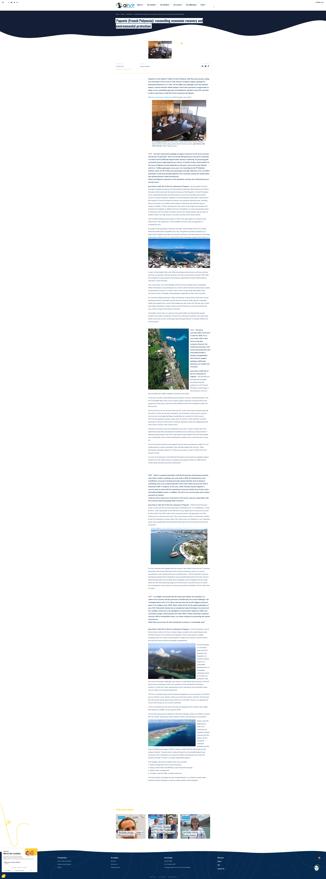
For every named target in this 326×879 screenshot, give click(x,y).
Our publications (191, 4)
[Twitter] (14, 2)
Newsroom (221, 858)
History (59, 867)
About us (140, 4)
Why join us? (114, 864)
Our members (151, 4)
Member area (319, 2)
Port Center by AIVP (169, 864)
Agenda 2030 (168, 861)
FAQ (219, 865)
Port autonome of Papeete (161, 97)
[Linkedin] (17, 2)
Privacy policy (162, 876)
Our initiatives (164, 4)
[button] (3, 2)
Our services (178, 4)
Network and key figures (64, 864)
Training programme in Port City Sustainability (177, 867)
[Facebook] (9, 2)
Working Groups (115, 867)
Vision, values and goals (64, 861)
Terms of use (153, 876)
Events (203, 4)
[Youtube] (11, 2)
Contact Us (221, 869)
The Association (62, 858)
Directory (113, 861)
